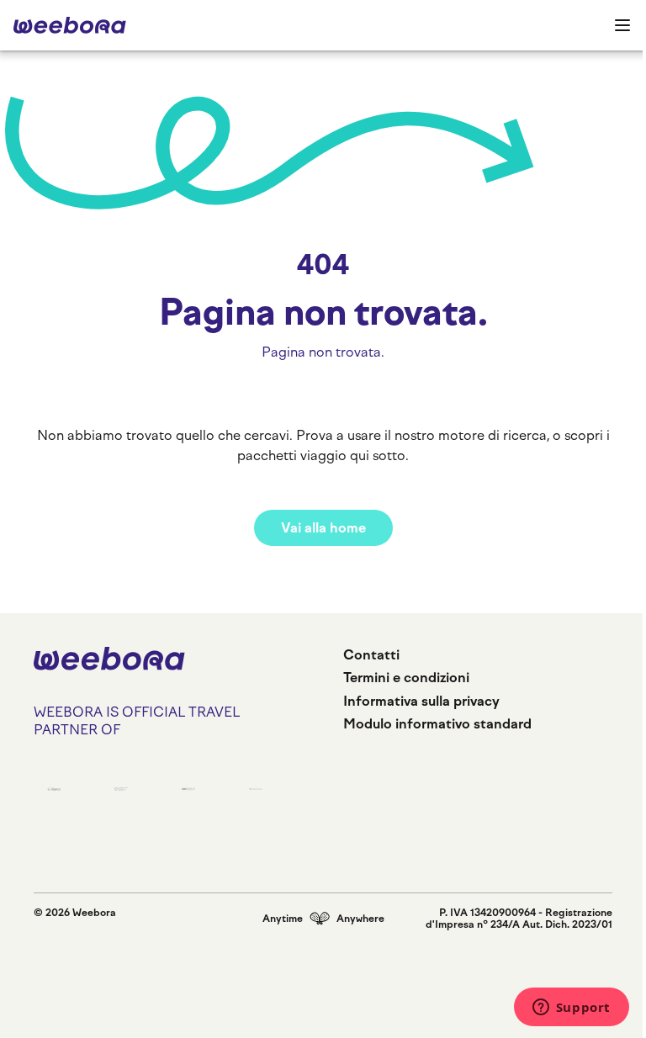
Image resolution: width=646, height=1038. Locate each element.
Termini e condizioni (406, 678)
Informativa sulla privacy (421, 701)
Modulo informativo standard (437, 724)
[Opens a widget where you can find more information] (571, 1009)
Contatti (371, 655)
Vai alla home (323, 528)
